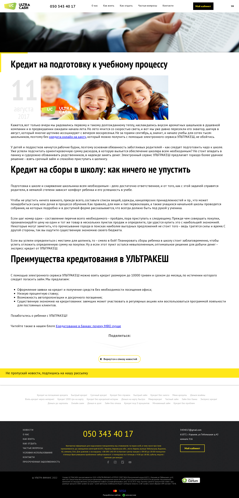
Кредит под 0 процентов (136, 403)
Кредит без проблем (184, 403)
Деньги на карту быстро (133, 399)
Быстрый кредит (79, 395)
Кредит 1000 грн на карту (71, 399)
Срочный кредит (98, 395)
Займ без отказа (113, 403)
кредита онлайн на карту (67, 137)
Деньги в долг (94, 403)
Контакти (29, 457)
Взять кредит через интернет (39, 399)
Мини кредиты (180, 395)
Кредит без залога (160, 395)
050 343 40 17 (63, 6)
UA (232, 6)
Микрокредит (155, 399)
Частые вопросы (33, 448)
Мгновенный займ (161, 403)
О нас (26, 434)
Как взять (29, 439)
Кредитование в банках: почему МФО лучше (88, 326)
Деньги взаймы (197, 395)
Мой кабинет (203, 6)
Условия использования (37, 452)
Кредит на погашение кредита (52, 395)
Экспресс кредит (208, 399)
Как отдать (29, 443)
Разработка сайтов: (112, 495)
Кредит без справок (120, 395)
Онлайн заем (77, 403)
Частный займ (172, 399)
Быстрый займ (140, 395)
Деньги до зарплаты (58, 403)
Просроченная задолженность (41, 461)
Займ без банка (189, 399)
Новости (28, 429)
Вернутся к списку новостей (120, 359)
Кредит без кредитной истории (102, 399)
